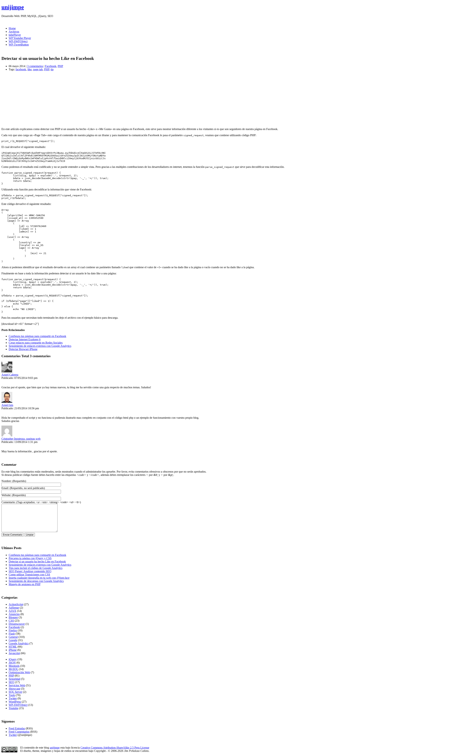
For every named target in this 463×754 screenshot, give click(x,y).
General (13, 636)
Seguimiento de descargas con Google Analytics (36, 581)
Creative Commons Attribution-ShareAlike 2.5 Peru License (114, 747)
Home (12, 28)
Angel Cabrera (9, 374)
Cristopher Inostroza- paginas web (21, 438)
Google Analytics (19, 643)
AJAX (12, 610)
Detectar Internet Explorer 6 (25, 339)
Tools (12, 695)
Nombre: (6, 481)
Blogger (13, 617)
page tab (38, 69)
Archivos (14, 31)
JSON (12, 662)
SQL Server (15, 691)
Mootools (14, 665)
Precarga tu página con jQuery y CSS (30, 558)
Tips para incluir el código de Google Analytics (35, 568)
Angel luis (7, 405)
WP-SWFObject (18, 41)
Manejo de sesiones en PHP (25, 584)
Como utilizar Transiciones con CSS (29, 574)
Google (13, 640)
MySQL (13, 669)
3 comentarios (35, 66)
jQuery (13, 659)
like (29, 69)
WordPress (15, 701)
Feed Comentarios (19, 731)
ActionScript (16, 604)
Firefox (13, 630)
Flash (12, 633)
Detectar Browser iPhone (23, 349)
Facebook (50, 66)
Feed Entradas (17, 728)
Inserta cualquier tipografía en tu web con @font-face (39, 577)
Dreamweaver (17, 623)
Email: (5, 488)
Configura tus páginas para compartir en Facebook (37, 336)
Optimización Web (19, 672)
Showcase (14, 688)
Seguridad (14, 678)
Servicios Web (17, 685)
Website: (6, 495)
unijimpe (12, 7)
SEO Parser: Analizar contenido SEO (30, 571)
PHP (60, 66)
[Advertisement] (109, 99)
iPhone (13, 649)
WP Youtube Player (20, 38)
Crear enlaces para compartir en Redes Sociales (36, 342)
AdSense (14, 607)
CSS (11, 620)
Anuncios (14, 614)
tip (52, 69)
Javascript (14, 653)
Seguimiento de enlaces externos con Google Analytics (40, 345)
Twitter (13, 698)
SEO (11, 682)
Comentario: (8, 502)
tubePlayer (15, 34)
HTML (13, 646)
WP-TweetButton (19, 44)
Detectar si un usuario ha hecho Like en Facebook (37, 561)
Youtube (13, 708)
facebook (21, 69)
